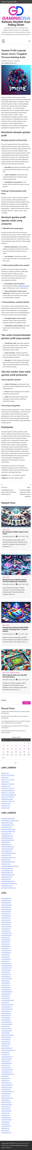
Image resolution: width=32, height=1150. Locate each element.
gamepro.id (5, 1128)
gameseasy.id (6, 1106)
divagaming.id (6, 900)
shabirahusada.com (7, 875)
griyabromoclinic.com (8, 888)
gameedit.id (5, 1033)
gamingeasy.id (6, 1082)
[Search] (29, 41)
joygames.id (5, 1054)
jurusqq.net (5, 782)
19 (12, 752)
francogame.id (6, 1037)
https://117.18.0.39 (7, 779)
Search (3, 700)
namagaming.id (6, 905)
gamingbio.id (5, 983)
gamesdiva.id (5, 920)
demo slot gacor (24, 286)
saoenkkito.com (6, 827)
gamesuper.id (5, 946)
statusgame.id (6, 911)
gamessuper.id (6, 922)
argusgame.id (6, 974)
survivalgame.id (6, 978)
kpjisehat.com (5, 859)
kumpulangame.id (7, 1004)
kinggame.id (5, 1130)
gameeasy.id (5, 1122)
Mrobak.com (5, 842)
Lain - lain (11, 475)
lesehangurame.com (8, 818)
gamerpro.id (5, 1080)
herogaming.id (6, 898)
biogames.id (5, 985)
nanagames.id (6, 1067)
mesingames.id (6, 926)
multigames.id (6, 1117)
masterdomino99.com (8, 795)
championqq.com (7, 799)
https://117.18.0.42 (7, 784)
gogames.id (5, 1113)
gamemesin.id (6, 939)
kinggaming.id (6, 1093)
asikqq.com (5, 773)
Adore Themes (6, 1147)
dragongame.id (6, 1132)
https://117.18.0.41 (7, 788)
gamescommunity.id (8, 1050)
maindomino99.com (7, 790)
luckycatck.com (6, 833)
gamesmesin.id (6, 916)
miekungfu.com (6, 844)
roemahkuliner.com (7, 825)
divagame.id (5, 957)
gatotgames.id (6, 1013)
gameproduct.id (6, 1030)
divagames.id (5, 929)
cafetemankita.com (7, 846)
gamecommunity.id (7, 1074)
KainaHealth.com (7, 872)
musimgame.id (6, 950)
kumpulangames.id (7, 1000)
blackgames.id (6, 1015)
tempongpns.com (7, 823)
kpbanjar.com (5, 864)
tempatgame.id (6, 1007)
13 (16, 749)
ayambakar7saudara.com (10, 820)
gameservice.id (6, 1028)
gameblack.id (5, 1039)
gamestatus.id (6, 1126)
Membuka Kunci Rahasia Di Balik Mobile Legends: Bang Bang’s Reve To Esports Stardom (15, 629)
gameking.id (5, 1124)
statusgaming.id (6, 1104)
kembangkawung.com (8, 853)
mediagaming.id (6, 1063)
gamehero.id (5, 942)
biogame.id (5, 1002)
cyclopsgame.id (6, 1072)
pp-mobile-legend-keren (15, 478)
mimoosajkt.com (6, 851)
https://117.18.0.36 (7, 775)
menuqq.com (5, 808)
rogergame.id (5, 1041)
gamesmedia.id (6, 1059)
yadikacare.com (6, 877)
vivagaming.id (6, 907)
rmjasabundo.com (7, 849)
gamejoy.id (5, 1076)
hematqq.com (5, 803)
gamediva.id (5, 944)
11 (8, 749)
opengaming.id (6, 963)
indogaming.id (6, 903)
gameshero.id (5, 913)
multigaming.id (6, 1102)
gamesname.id (6, 1111)
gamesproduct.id (7, 1009)
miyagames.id (6, 1011)
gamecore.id (5, 937)
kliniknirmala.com (7, 868)
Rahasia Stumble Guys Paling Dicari (16, 23)
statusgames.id (6, 1119)
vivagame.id (5, 955)
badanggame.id (6, 1048)
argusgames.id (6, 968)
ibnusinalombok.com (8, 881)
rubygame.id (5, 972)
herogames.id (5, 924)
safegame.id (5, 981)
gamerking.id (5, 1078)
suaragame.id (6, 994)
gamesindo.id (5, 918)
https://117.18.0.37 (7, 797)
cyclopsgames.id (6, 1056)
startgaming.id (6, 909)
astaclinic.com (6, 879)
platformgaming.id (7, 1091)
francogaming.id (6, 1024)
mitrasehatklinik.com (8, 862)
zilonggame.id (6, 970)
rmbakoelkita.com (7, 836)
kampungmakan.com (8, 831)
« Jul (15, 762)
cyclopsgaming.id (7, 1069)
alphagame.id (6, 1043)
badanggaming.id (7, 1035)
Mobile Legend (20, 475)
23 (28, 752)
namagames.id (6, 935)
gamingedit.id (6, 1020)
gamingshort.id (6, 1022)
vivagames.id (5, 931)
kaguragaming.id (7, 1085)
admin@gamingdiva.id (8, 63)
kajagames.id (5, 1061)
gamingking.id (6, 1089)
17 (3, 752)
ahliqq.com (5, 777)
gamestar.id (5, 948)
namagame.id (6, 959)
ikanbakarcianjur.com (8, 857)
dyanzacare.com (6, 885)
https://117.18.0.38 (7, 792)
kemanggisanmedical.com (10, 866)
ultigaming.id (5, 1100)
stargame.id (5, 961)
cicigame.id (5, 1046)
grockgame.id (5, 976)
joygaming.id (5, 1065)
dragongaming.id (7, 1098)
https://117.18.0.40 (7, 801)
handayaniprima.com (8, 829)
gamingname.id (6, 1087)
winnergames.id (6, 965)
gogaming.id (5, 1096)
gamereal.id (5, 1026)
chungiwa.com (6, 855)
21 (20, 752)
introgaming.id (6, 989)
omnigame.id (5, 998)
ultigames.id (5, 1115)
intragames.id (6, 987)
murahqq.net (5, 786)
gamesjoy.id (5, 1052)
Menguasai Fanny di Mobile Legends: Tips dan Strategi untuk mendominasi (15, 580)
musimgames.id (6, 933)
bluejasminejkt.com (7, 840)
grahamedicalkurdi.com (9, 883)
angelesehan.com (7, 838)
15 (24, 749)
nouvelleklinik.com (7, 870)
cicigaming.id (5, 1017)
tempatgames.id (6, 991)
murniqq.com (5, 805)
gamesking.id (5, 1109)
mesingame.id (6, 952)
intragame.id (5, 996)
